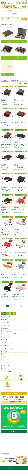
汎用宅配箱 (5, 328)
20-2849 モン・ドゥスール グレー (20, 101)
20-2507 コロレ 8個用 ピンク (20, 296)
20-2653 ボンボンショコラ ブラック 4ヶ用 (20, 188)
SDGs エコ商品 (6, 365)
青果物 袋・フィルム (8, 348)
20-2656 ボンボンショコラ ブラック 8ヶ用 (7, 166)
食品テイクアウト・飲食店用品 (10, 334)
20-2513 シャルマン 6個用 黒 (7, 296)
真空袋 (4, 342)
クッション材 (6, 359)
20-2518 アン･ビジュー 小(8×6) (7, 231)
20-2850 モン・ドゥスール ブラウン (7, 101)
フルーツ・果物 (6, 316)
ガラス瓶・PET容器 (7, 371)
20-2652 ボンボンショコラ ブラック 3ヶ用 (7, 210)
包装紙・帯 (5, 357)
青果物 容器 (6, 345)
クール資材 (5, 362)
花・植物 (5, 339)
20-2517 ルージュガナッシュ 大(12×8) (7, 253)
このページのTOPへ (26, 468)
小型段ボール (6, 351)
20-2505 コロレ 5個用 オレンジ (7, 275)
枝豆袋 (4, 368)
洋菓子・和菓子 (6, 322)
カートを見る (23, 3)
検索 (24, 19)
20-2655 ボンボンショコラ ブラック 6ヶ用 (20, 166)
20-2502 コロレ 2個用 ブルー (20, 275)
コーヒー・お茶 (6, 336)
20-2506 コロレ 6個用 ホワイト (20, 253)
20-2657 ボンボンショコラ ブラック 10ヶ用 (20, 144)
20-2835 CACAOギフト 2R (20, 123)
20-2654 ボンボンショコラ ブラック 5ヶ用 (7, 188)
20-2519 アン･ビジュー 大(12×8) (20, 231)
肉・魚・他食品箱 (7, 331)
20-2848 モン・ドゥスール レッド (7, 123)
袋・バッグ (5, 354)
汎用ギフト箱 (6, 325)
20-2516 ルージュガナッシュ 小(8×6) (20, 210)
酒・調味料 (5, 319)
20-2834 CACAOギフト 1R (7, 144)
